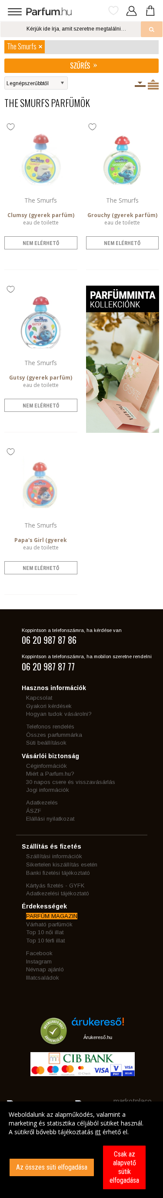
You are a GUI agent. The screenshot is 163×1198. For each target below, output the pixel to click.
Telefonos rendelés (50, 726)
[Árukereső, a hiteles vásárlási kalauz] (54, 1040)
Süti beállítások (46, 742)
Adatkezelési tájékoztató (57, 893)
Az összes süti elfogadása (51, 1167)
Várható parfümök (49, 924)
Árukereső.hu (97, 1037)
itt (98, 1132)
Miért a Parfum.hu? (50, 773)
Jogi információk (47, 790)
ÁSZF (33, 811)
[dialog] (81, 1149)
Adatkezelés (42, 802)
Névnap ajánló (45, 969)
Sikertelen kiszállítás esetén (61, 864)
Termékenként (153, 84)
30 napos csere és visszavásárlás (70, 782)
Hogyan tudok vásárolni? (59, 714)
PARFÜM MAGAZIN (51, 916)
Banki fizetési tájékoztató (58, 873)
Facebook (39, 953)
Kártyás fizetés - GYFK (55, 885)
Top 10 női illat (44, 932)
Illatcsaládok (42, 977)
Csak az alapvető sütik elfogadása (124, 1167)
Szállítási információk (54, 856)
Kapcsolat (39, 697)
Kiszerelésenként (140, 84)
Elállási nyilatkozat (50, 818)
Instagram (39, 961)
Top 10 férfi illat (45, 940)
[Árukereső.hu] (98, 1025)
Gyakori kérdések (49, 706)
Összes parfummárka (54, 735)
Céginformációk (46, 766)
